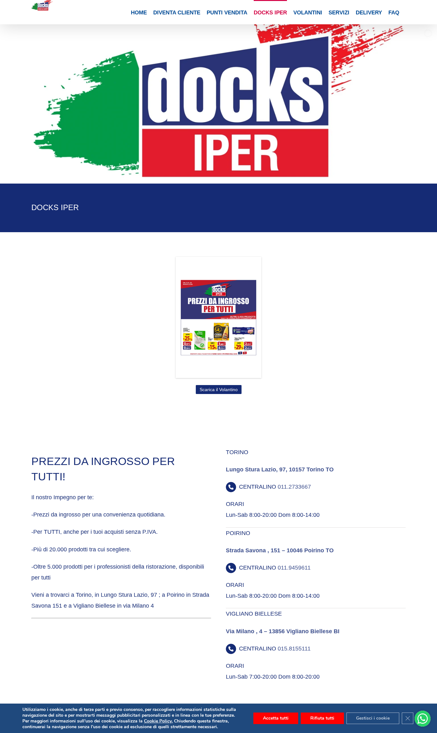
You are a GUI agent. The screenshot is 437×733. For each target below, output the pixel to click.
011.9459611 (294, 567)
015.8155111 (294, 648)
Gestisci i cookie (373, 718)
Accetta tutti (276, 718)
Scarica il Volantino (219, 389)
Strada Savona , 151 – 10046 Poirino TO (280, 550)
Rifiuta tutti (322, 718)
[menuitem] (139, 12)
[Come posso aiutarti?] (423, 719)
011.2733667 (294, 487)
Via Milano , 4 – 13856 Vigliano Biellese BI (282, 631)
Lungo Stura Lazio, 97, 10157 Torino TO (280, 469)
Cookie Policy (158, 721)
